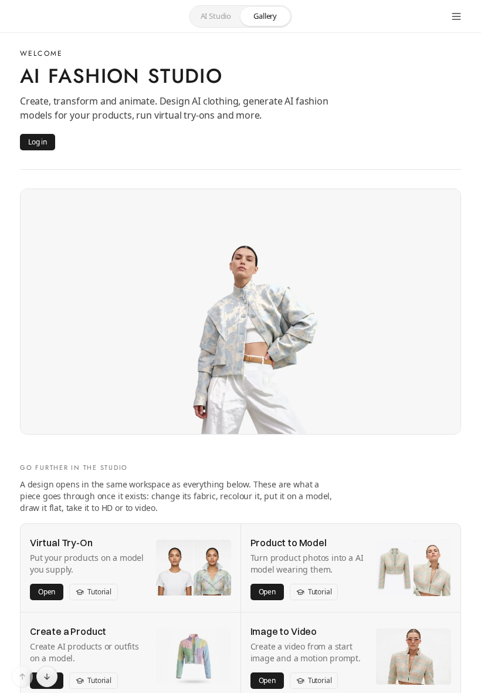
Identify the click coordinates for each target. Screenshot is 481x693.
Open (46, 592)
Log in (37, 142)
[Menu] (456, 16)
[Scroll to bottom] (46, 676)
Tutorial (99, 592)
